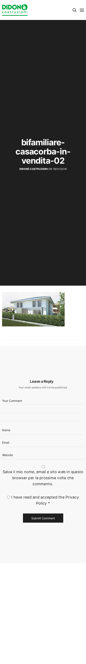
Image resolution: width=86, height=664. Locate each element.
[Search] (74, 10)
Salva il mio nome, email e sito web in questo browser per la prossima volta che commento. (43, 478)
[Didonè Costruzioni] (15, 10)
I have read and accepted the (45, 500)
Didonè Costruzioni (33, 168)
